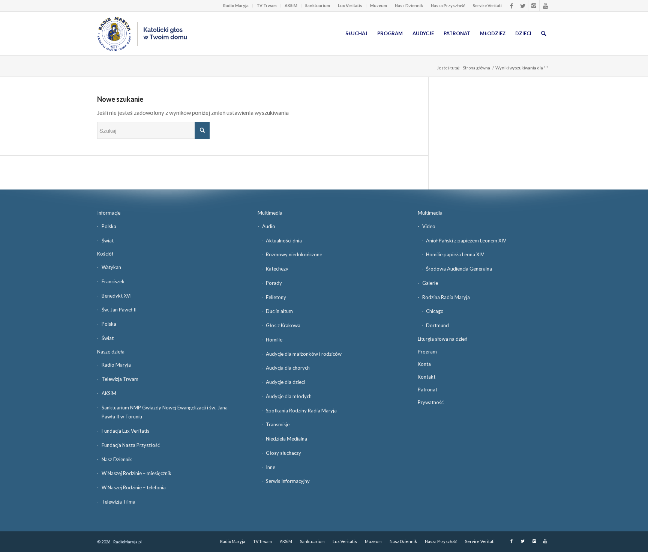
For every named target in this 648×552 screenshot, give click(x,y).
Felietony (276, 297)
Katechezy (277, 269)
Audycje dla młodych (289, 396)
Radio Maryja (236, 5)
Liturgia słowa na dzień (442, 339)
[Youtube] (545, 5)
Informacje (108, 213)
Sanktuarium (317, 5)
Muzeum (378, 5)
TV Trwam (266, 5)
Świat (108, 241)
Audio (268, 226)
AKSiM (291, 5)
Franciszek (113, 281)
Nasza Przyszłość (448, 5)
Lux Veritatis (350, 5)
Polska (109, 226)
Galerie (430, 283)
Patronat (427, 390)
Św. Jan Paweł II (119, 310)
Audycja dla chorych (288, 368)
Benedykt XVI (117, 296)
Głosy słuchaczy (283, 453)
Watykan (111, 267)
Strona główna (476, 67)
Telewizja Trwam (120, 379)
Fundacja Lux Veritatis (125, 431)
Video (428, 226)
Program (427, 352)
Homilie (274, 340)
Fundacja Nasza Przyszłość (131, 445)
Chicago (435, 311)
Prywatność (431, 402)
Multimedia (270, 213)
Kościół (105, 254)
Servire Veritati (487, 5)
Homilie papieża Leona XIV (455, 254)
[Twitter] (522, 5)
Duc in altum (279, 311)
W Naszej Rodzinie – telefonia (134, 487)
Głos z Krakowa (283, 325)
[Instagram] (533, 5)
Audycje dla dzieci (285, 382)
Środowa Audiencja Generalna (459, 269)
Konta (424, 364)
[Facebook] (511, 5)
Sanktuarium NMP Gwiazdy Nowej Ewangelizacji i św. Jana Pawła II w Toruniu (165, 412)
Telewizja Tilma (118, 502)
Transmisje (278, 424)
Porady (274, 283)
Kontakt (426, 377)
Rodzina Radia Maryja (446, 297)
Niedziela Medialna (286, 439)
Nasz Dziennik (409, 5)
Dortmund (437, 325)
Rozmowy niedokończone (294, 254)
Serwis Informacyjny (288, 481)
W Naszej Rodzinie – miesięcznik (136, 473)
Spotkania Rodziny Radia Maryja (301, 411)
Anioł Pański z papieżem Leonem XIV (466, 241)
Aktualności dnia (284, 241)
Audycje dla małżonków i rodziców (304, 354)
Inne (270, 467)
